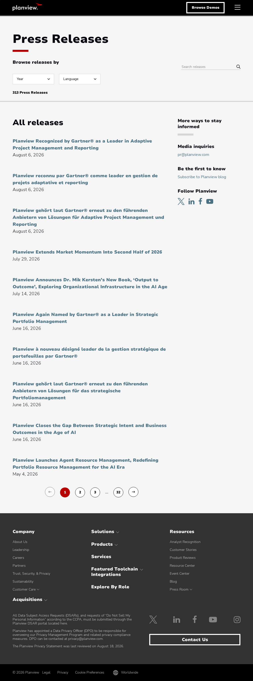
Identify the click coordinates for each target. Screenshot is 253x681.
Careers (18, 557)
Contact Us (195, 640)
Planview (27, 7)
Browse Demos (205, 7)
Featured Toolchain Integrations (114, 571)
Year (20, 79)
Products (102, 544)
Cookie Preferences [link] (89, 672)
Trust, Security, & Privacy (31, 573)
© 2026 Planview (26, 673)
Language (70, 79)
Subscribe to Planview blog (202, 177)
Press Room (179, 589)
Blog (173, 581)
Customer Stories (183, 549)
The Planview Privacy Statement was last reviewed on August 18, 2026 (68, 646)
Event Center (180, 573)
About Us (20, 541)
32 (118, 492)
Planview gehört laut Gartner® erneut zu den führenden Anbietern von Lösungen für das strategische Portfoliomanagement (80, 391)
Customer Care (24, 589)
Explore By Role (110, 587)
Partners (19, 565)
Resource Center (182, 565)
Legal (46, 672)
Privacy (62, 672)
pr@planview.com (193, 154)
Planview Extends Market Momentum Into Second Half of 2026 (87, 252)
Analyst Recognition (185, 541)
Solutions (102, 532)
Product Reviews (183, 557)
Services (101, 557)
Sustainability (23, 581)
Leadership (21, 549)
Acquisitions (27, 599)
